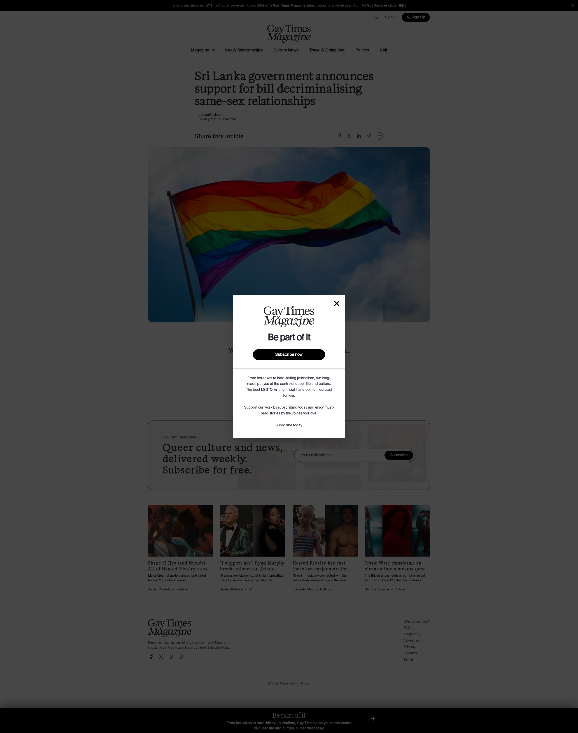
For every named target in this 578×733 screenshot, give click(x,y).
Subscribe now (289, 355)
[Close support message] (336, 303)
